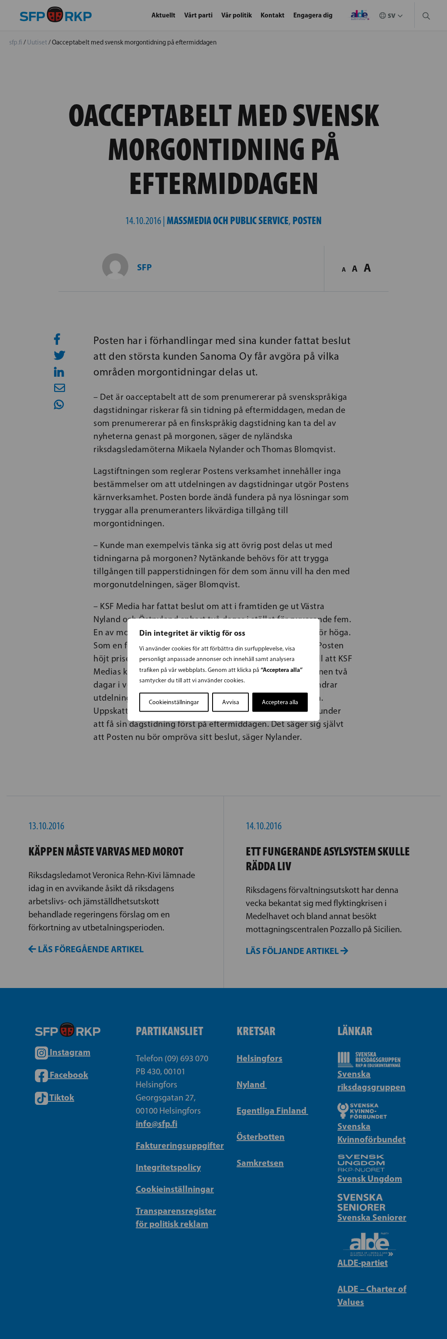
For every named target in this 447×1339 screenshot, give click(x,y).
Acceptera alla (280, 701)
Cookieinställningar (174, 701)
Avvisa (230, 701)
